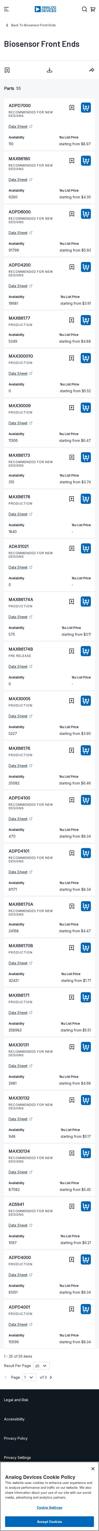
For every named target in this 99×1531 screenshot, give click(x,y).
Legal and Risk (16, 1400)
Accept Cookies (49, 1521)
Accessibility (14, 1419)
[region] (49, 1496)
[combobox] (92, 70)
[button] (7, 70)
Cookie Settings (49, 1507)
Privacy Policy (16, 1438)
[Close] (92, 1468)
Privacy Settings (17, 1457)
